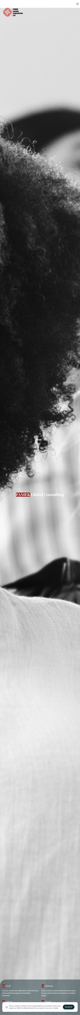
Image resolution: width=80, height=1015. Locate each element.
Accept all (68, 1007)
